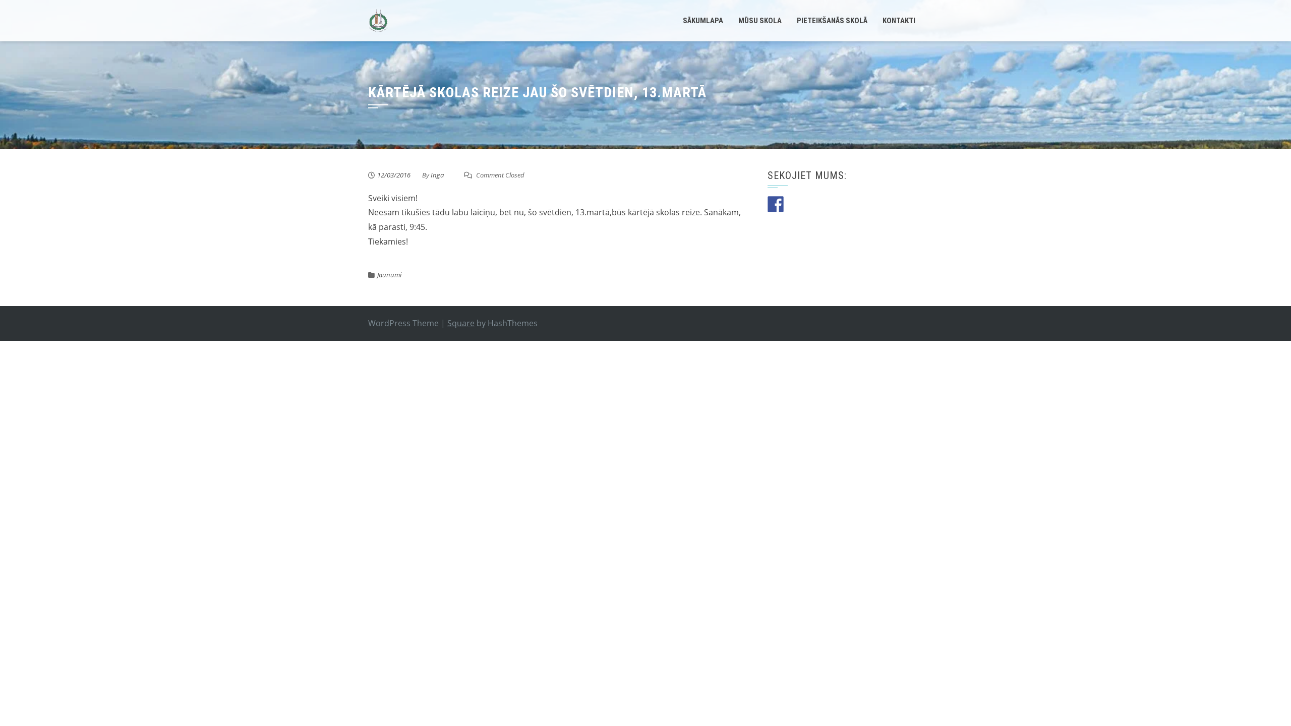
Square (461, 323)
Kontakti (899, 20)
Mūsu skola (760, 20)
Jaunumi (389, 274)
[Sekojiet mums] (776, 204)
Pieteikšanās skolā (832, 20)
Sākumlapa (703, 20)
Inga (437, 174)
